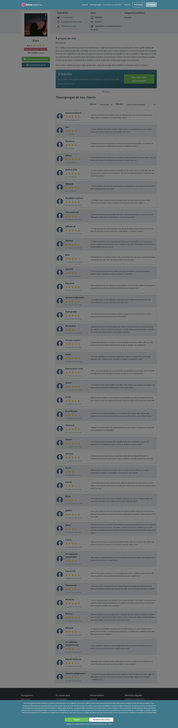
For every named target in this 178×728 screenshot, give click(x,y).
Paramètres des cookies (101, 720)
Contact (127, 4)
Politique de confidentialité (74, 724)
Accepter (77, 720)
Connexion (138, 4)
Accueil (85, 4)
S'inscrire (151, 4)
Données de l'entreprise (91, 724)
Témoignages (95, 4)
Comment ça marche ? (112, 4)
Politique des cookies (105, 724)
